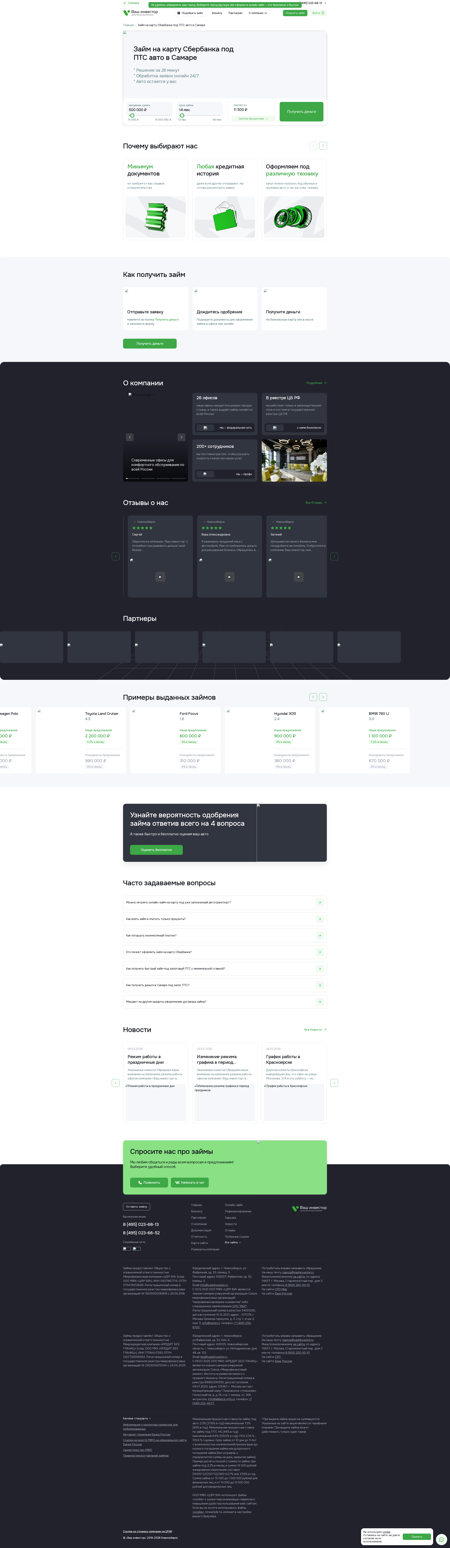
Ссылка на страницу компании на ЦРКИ (147, 1531)
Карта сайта (199, 1243)
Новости (231, 1224)
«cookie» (198, 1512)
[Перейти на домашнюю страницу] (141, 13)
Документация (201, 1230)
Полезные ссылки (237, 1237)
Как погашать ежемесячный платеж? (151, 935)
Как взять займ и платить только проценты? (156, 919)
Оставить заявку (136, 1206)
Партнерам (235, 13)
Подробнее (314, 383)
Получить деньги (301, 111)
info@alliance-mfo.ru (221, 1399)
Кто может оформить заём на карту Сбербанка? (159, 952)
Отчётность (199, 1237)
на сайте (299, 1276)
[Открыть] (127, 1251)
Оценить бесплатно (156, 850)
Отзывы (230, 1230)
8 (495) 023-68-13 (310, 3)
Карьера (230, 1218)
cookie (386, 1532)
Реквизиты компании (205, 1249)
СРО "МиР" (239, 1306)
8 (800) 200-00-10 (297, 1285)
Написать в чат (192, 1182)
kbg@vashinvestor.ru (213, 1357)
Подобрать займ (192, 13)
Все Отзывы (314, 502)
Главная (128, 25)
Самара (133, 3)
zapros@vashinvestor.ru (298, 1272)
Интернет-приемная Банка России (146, 1434)
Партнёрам (198, 1218)
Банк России (283, 1293)
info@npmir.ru (211, 1323)
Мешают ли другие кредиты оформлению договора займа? (166, 1002)
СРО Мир (281, 1289)
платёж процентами (251, 118)
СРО (278, 1357)
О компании (199, 1224)
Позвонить (152, 1182)
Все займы (231, 1242)
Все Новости (313, 1030)
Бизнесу (217, 13)
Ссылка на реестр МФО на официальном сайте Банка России (155, 1442)
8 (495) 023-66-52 (141, 1233)
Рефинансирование (238, 1211)
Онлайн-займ (234, 1205)
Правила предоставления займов (146, 1456)
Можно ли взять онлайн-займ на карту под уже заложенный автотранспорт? (178, 902)
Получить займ (295, 13)
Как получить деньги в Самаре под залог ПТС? (157, 985)
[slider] (132, 115)
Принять (417, 1536)
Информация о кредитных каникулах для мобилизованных (150, 1427)
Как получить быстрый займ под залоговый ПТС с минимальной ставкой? (175, 968)
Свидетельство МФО (137, 1450)
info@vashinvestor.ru (214, 1285)
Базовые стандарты (135, 1418)
